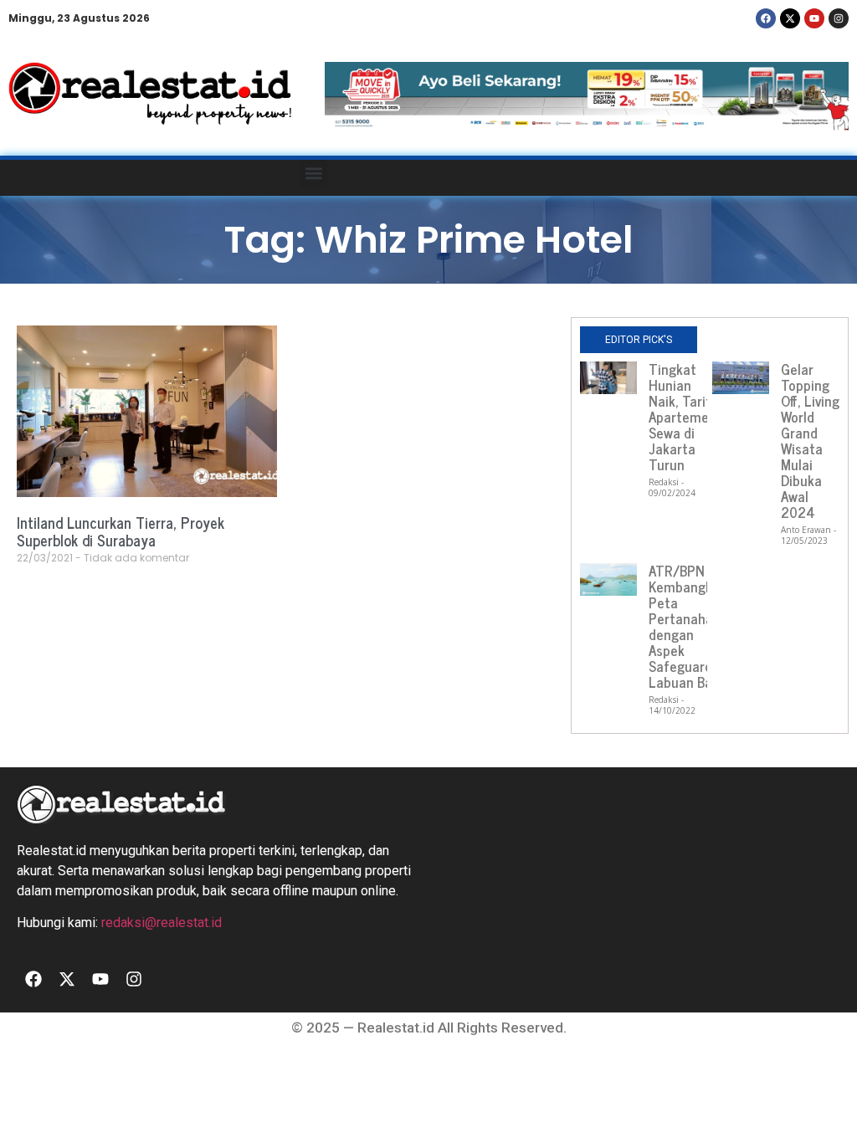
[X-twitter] (790, 18)
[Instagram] (839, 18)
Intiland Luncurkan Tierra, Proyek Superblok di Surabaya (120, 531)
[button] (313, 173)
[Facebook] (766, 18)
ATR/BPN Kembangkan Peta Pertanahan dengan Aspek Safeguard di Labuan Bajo (688, 626)
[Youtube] (814, 18)
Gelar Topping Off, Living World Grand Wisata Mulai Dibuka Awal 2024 (810, 440)
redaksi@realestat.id (161, 922)
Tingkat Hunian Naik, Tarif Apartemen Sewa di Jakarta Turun (682, 416)
